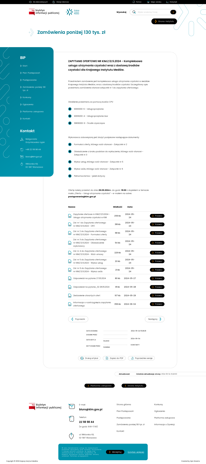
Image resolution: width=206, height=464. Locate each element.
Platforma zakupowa (101, 385)
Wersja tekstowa (62, 2)
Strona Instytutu (166, 21)
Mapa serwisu (156, 2)
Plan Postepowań (125, 411)
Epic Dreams (195, 461)
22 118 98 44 (88, 422)
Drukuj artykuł (91, 358)
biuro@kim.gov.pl (34, 156)
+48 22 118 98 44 (33, 149)
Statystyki (173, 2)
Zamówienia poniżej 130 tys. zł (131, 424)
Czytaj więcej (136, 451)
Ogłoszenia (159, 411)
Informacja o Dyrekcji (164, 424)
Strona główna (124, 404)
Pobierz (158, 215)
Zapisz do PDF (116, 358)
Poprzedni (80, 319)
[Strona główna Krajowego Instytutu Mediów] (73, 13)
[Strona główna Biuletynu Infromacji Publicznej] (45, 13)
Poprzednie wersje (143, 358)
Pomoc (139, 2)
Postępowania (124, 417)
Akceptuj (116, 451)
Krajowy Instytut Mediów (29, 461)
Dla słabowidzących (40, 2)
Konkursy (158, 404)
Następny (153, 319)
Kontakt (120, 431)
